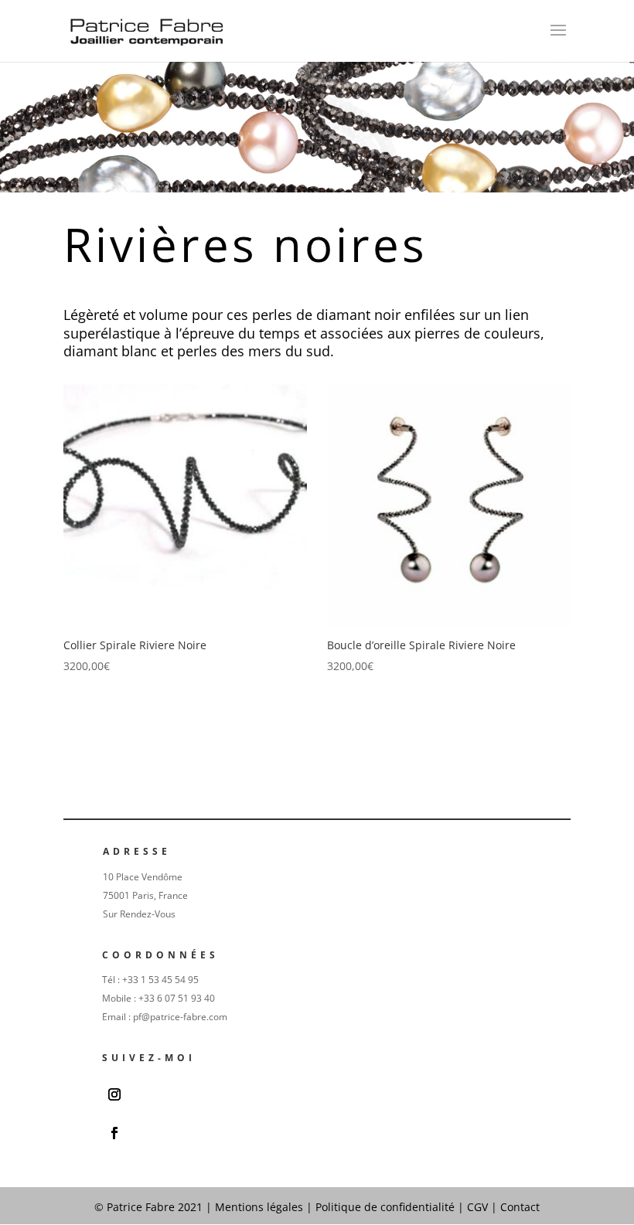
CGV (477, 1206)
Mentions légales (259, 1206)
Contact (520, 1206)
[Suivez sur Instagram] (114, 1094)
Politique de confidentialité (386, 1206)
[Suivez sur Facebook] (114, 1133)
